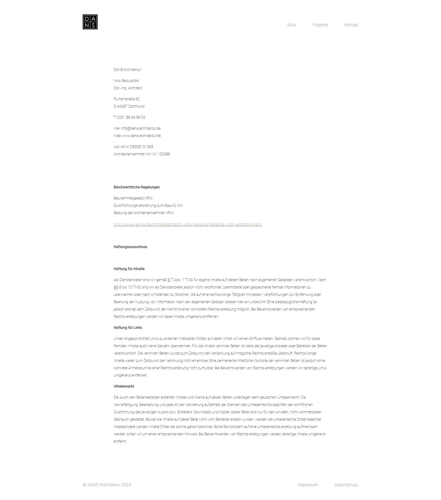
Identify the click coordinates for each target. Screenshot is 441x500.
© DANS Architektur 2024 (107, 484)
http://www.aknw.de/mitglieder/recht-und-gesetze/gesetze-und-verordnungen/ (188, 224)
